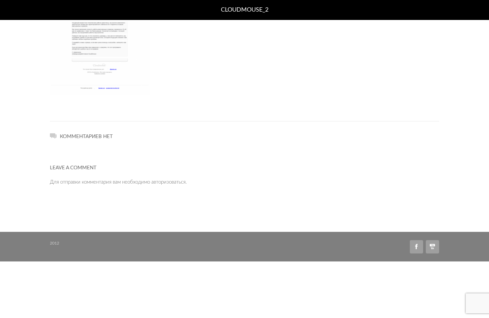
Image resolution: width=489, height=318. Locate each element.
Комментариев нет (86, 136)
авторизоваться (168, 182)
